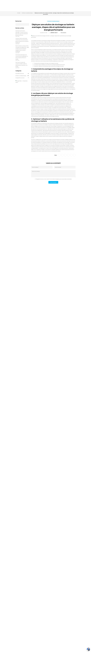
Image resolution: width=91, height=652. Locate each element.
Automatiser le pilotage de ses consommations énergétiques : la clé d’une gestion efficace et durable (21, 57)
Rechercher (18, 21)
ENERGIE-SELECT (54, 32)
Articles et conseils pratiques (53, 21)
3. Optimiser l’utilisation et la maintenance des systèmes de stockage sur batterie (48, 66)
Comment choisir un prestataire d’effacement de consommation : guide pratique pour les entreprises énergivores (21, 40)
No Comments (63, 32)
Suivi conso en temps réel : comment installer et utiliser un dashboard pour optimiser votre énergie (21, 64)
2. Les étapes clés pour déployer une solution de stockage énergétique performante (49, 64)
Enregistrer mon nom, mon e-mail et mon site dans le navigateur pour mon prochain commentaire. (54, 178)
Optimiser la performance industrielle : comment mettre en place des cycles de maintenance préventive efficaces (21, 33)
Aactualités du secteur (19, 73)
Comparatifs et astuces (19, 77)
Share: (55, 155)
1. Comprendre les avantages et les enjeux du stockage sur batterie (45, 63)
